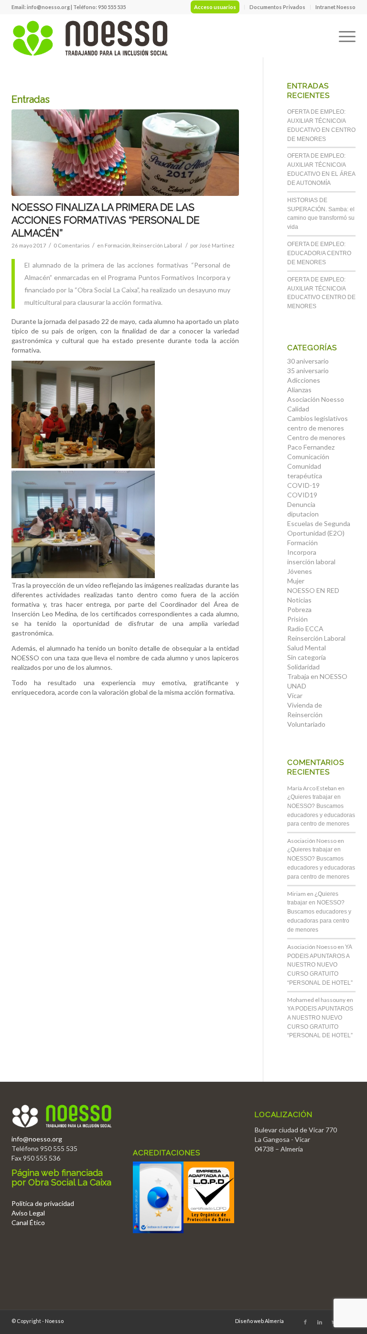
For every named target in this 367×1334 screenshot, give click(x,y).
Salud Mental (306, 648)
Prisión (297, 619)
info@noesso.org (48, 7)
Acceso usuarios (215, 7)
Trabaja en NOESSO (317, 676)
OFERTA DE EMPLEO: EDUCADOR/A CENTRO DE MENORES (319, 253)
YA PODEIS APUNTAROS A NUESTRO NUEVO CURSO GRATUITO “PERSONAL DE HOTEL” (320, 965)
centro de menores (315, 428)
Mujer (295, 581)
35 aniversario (308, 370)
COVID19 (302, 495)
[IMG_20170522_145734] (125, 152)
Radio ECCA (305, 628)
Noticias (299, 600)
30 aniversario (308, 361)
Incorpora (301, 552)
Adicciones (303, 380)
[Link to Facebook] (305, 1322)
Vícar (294, 695)
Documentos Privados (277, 7)
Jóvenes (299, 571)
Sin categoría (306, 657)
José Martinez (216, 245)
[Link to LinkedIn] (320, 1322)
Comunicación (308, 456)
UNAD (296, 686)
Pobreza (299, 609)
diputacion (303, 514)
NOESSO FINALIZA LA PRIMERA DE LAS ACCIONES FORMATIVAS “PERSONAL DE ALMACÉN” (105, 220)
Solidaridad (303, 667)
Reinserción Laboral (157, 245)
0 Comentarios (72, 245)
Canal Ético (28, 1222)
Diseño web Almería (259, 1321)
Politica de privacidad (42, 1203)
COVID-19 (303, 485)
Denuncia (301, 504)
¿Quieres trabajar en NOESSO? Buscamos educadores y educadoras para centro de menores (319, 912)
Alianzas (299, 390)
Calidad (298, 409)
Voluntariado (306, 724)
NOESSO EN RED (313, 590)
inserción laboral (311, 562)
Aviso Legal (28, 1213)
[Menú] (342, 35)
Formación (117, 245)
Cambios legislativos (317, 418)
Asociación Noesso (315, 399)
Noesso (54, 1321)
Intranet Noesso (335, 7)
